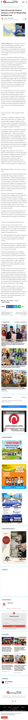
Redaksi (9, 707)
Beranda (3, 6)
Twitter (15, 306)
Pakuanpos (10, 603)
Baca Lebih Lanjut (11, 714)
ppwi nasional (9, 300)
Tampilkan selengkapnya (20, 322)
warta (16, 300)
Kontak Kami (16, 707)
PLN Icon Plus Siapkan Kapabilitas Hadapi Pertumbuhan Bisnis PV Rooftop (20, 649)
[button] (26, 2)
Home (4, 707)
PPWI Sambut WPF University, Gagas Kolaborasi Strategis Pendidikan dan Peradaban (13, 367)
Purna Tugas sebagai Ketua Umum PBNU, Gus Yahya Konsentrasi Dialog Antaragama (7, 667)
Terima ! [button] (4, 717)
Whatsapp (19, 306)
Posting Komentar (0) (14, 406)
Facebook (10, 306)
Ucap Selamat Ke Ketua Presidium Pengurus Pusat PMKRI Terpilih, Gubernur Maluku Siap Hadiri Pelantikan (20, 668)
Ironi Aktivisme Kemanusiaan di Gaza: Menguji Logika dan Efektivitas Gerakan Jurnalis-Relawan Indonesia (13, 389)
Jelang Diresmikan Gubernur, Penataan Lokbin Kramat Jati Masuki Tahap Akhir (7, 649)
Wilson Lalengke (9, 6)
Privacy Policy (14, 709)
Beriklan (23, 707)
